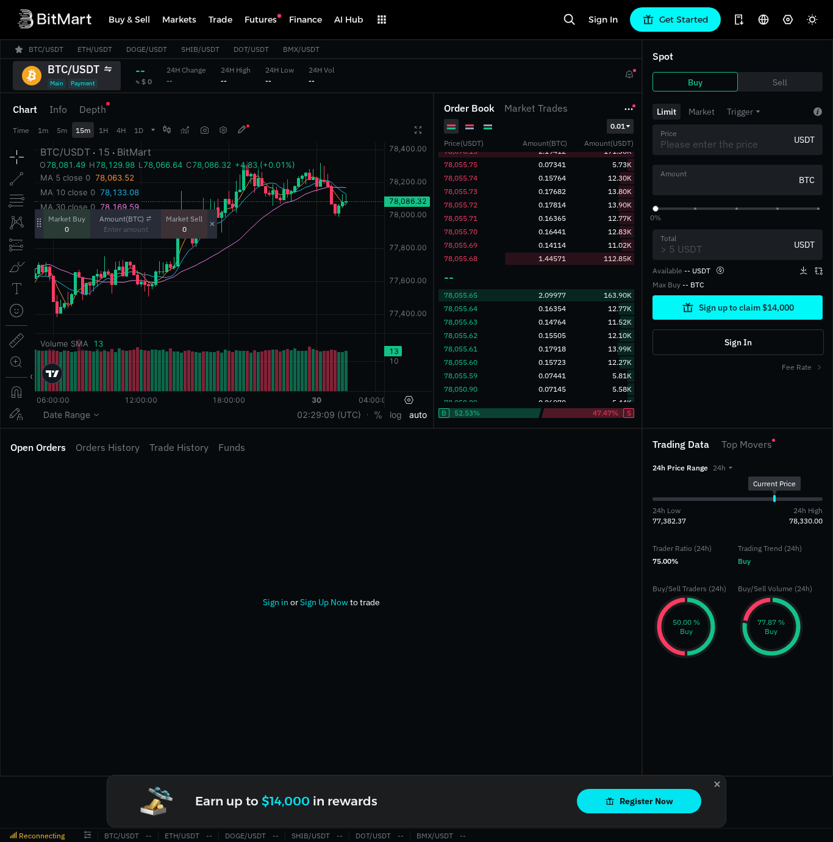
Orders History (108, 447)
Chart (25, 109)
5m (62, 130)
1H (103, 130)
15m (83, 130)
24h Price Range (680, 467)
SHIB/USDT (310, 835)
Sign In (603, 19)
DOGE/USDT (245, 835)
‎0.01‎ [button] (617, 126)
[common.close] (717, 784)
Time (21, 130)
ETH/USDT (182, 835)
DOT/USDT (373, 835)
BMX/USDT (434, 835)
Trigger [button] (740, 111)
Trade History (179, 447)
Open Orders (38, 447)
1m (43, 130)
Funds (231, 447)
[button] (722, 467)
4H (121, 130)
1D (138, 130)
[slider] (655, 209)
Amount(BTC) (121, 218)
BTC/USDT (121, 835)
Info (58, 109)
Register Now (646, 801)
